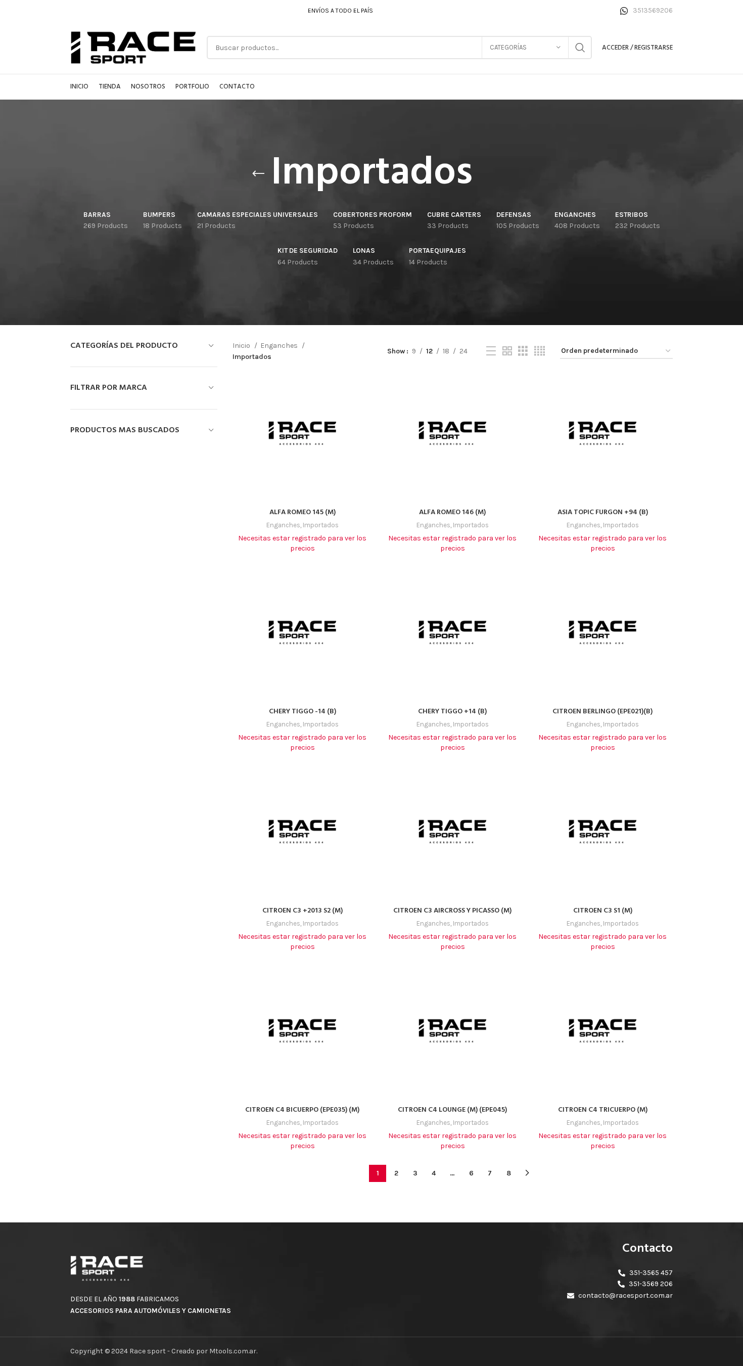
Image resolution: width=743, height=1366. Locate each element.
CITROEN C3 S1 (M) (602, 911)
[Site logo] (133, 46)
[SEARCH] (580, 47)
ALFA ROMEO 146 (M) (452, 512)
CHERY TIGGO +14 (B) (452, 711)
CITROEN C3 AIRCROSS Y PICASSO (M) (452, 911)
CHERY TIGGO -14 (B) (302, 711)
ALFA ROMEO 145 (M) (302, 512)
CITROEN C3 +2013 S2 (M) (302, 911)
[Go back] (258, 174)
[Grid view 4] (539, 351)
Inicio (242, 345)
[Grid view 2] (507, 351)
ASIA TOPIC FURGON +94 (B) (603, 512)
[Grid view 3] (523, 351)
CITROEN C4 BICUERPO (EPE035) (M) (302, 1110)
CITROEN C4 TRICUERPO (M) (602, 1110)
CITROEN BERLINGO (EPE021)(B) (602, 711)
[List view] (491, 351)
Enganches (279, 345)
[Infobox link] (646, 10)
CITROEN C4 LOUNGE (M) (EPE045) (452, 1110)
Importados (321, 525)
